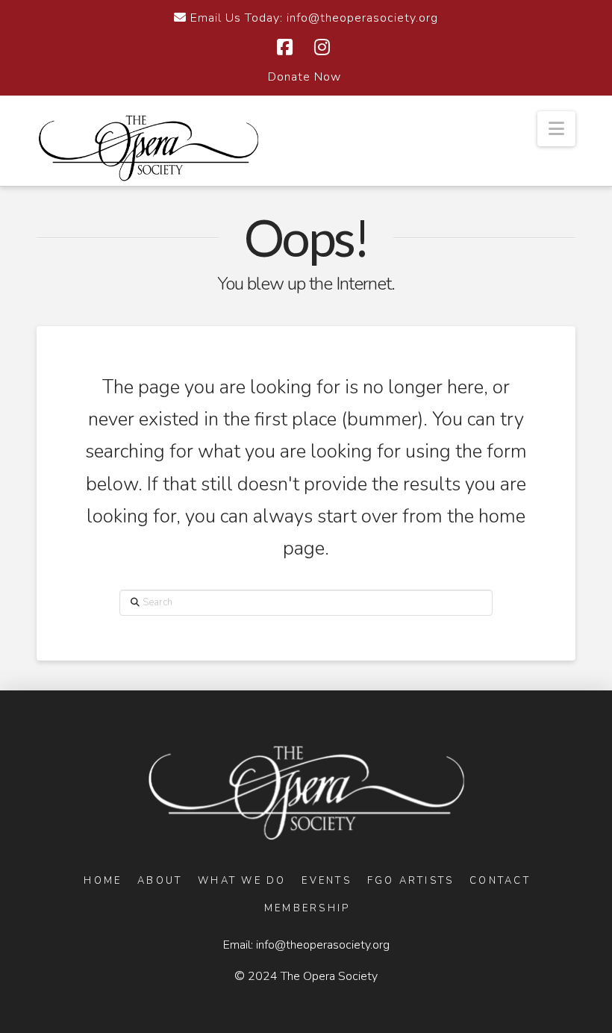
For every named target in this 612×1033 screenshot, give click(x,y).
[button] (556, 128)
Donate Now (304, 77)
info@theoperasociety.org (323, 945)
